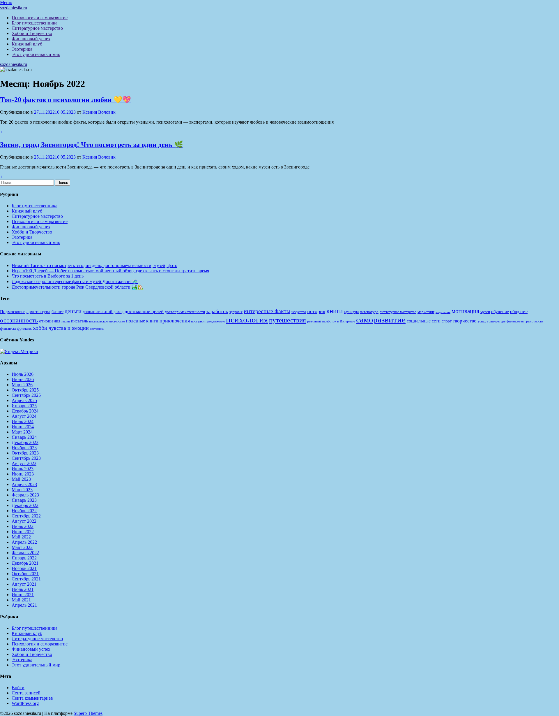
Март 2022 (22, 547)
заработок (217, 311)
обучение (500, 311)
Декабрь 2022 (25, 505)
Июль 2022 (22, 526)
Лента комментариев (32, 698)
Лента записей (26, 692)
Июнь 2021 (23, 594)
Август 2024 (24, 416)
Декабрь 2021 (25, 563)
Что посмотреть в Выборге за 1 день (48, 275)
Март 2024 (22, 431)
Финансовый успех (31, 38)
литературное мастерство (398, 312)
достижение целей (144, 311)
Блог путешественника (34, 22)
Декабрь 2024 (25, 410)
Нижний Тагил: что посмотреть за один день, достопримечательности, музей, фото (94, 265)
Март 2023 (22, 489)
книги (334, 311)
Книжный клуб (27, 43)
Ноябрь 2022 (24, 510)
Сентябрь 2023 (26, 458)
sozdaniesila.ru (13, 7)
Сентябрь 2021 (26, 578)
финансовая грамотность (525, 321)
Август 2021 (24, 584)
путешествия (287, 320)
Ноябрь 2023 (24, 447)
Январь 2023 (24, 500)
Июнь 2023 (23, 473)
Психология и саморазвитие (40, 17)
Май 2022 (21, 536)
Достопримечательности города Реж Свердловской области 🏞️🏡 (77, 287)
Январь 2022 (24, 557)
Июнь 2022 (23, 531)
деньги (73, 311)
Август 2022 (24, 521)
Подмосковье (12, 311)
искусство (298, 312)
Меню (6, 2)
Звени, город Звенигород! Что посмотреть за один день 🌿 (91, 144)
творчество (465, 321)
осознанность (19, 320)
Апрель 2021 (24, 605)
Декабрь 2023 (25, 442)
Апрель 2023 (24, 484)
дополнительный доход (103, 312)
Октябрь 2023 (25, 452)
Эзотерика (22, 49)
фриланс (24, 328)
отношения (49, 321)
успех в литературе (491, 321)
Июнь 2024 (23, 426)
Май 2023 (21, 479)
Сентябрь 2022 (26, 515)
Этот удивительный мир (36, 54)
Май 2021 (21, 599)
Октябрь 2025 (25, 389)
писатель (79, 321)
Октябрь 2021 (25, 573)
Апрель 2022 (24, 542)
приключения (175, 321)
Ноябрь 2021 (24, 568)
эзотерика (97, 328)
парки (65, 321)
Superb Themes (88, 713)
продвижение (215, 321)
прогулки (197, 321)
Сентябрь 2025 (26, 395)
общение (519, 311)
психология (247, 319)
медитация (443, 312)
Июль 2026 (22, 374)
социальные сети (424, 320)
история (316, 311)
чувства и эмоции (69, 328)
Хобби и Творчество (32, 33)
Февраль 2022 (25, 552)
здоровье (236, 312)
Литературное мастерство (37, 28)
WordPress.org (25, 703)
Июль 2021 (22, 589)
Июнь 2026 (23, 379)
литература (369, 312)
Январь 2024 (24, 437)
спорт (447, 321)
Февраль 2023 (25, 494)
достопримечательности (185, 312)
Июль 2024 (22, 421)
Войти (18, 687)
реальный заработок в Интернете (331, 321)
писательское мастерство (107, 321)
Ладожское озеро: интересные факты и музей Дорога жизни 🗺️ (75, 281)
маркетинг (426, 312)
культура (351, 312)
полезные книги (142, 320)
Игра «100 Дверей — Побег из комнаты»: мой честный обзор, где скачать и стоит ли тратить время (110, 270)
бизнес (57, 311)
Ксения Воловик (99, 112)
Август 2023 (24, 463)
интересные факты (267, 311)
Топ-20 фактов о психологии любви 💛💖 (65, 99)
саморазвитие (381, 319)
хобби (40, 327)
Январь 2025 (24, 405)
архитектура (38, 311)
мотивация (465, 311)
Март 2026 (22, 384)
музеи (485, 312)
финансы (8, 328)
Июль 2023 (22, 468)
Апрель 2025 (24, 400)
